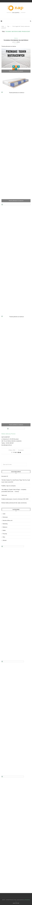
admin (18, 42)
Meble (4, 530)
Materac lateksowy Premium (8, 433)
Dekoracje (5, 517)
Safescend (4, 495)
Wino (4, 537)
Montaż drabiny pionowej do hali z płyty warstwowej (13, 502)
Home (2, 26)
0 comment (21, 450)
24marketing (27, 899)
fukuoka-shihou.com (8, 520)
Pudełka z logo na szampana (8, 485)
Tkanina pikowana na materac (16, 40)
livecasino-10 (4, 476)
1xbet (4, 513)
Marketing (5, 523)
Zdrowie (4, 540)
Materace (16, 38)
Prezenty (5, 533)
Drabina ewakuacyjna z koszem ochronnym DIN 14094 (14, 499)
